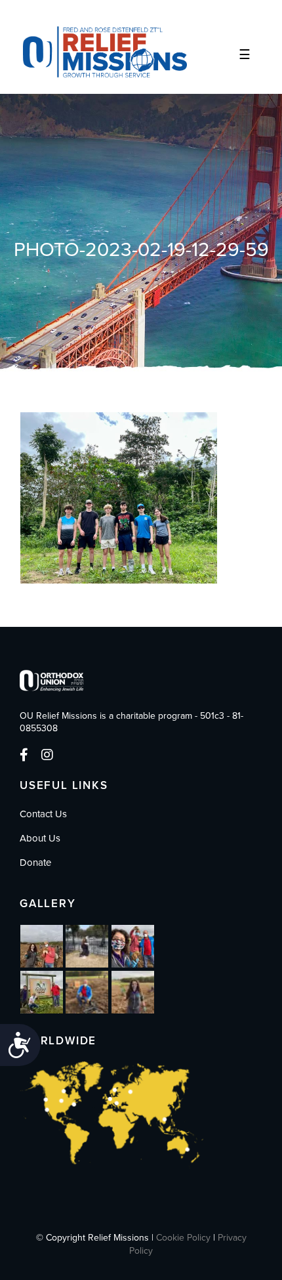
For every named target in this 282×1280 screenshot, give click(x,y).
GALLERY (48, 903)
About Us (40, 838)
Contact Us (43, 814)
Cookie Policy (183, 1237)
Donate (35, 862)
